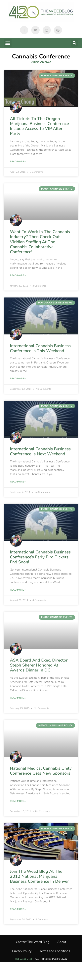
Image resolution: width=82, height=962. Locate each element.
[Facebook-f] (24, 30)
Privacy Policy (21, 951)
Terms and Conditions (54, 951)
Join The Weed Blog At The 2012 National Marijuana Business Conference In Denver (39, 876)
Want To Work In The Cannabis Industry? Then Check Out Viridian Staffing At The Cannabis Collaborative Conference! (40, 242)
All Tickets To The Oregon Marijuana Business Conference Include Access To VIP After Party (39, 126)
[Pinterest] (58, 30)
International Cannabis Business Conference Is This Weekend (40, 348)
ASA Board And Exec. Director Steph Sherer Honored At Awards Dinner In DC (39, 665)
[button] (8, 43)
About (61, 942)
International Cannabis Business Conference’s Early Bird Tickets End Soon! (40, 557)
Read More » (18, 161)
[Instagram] (47, 30)
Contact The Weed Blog (32, 942)
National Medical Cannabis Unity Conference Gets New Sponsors (41, 770)
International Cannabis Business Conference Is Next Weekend (40, 451)
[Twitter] (35, 30)
